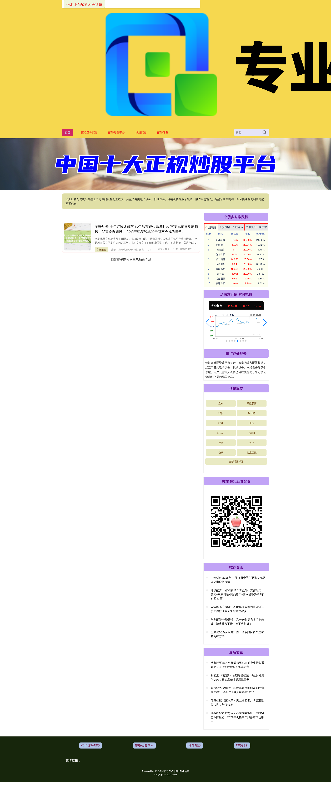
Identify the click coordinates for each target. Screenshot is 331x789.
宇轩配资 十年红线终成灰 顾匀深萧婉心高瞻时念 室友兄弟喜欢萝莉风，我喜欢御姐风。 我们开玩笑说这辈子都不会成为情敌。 (146, 229)
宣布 (220, 403)
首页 (67, 132)
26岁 (220, 413)
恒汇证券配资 (89, 132)
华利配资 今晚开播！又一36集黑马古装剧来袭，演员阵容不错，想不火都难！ (237, 621)
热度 (251, 442)
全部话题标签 (236, 461)
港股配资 (141, 132)
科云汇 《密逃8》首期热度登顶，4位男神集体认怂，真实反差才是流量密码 (237, 677)
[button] (207, 322)
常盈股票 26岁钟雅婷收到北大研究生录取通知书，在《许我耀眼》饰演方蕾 (237, 665)
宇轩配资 (101, 249)
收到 (220, 423)
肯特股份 (220, 264)
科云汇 (220, 432)
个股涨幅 (211, 227)
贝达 (251, 423)
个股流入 (237, 227)
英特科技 (220, 254)
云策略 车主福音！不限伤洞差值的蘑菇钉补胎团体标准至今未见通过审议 (237, 609)
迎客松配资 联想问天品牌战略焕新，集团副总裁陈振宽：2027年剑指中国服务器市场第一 (237, 717)
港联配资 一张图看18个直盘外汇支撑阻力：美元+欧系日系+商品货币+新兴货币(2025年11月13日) (237, 594)
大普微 (220, 273)
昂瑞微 (220, 249)
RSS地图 (173, 771)
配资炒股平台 (116, 132)
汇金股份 (220, 278)
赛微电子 (220, 244)
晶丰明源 (220, 259)
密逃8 (252, 432)
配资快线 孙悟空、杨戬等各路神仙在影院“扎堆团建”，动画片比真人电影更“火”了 (238, 690)
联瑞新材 (220, 268)
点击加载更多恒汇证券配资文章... (131, 259)
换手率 (263, 227)
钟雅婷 (251, 413)
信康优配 (252, 452)
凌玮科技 (220, 283)
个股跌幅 (224, 227)
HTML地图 (183, 771)
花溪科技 (220, 240)
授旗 (220, 442)
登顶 (220, 452)
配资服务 (162, 132)
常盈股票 (252, 403)
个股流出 (251, 227)
